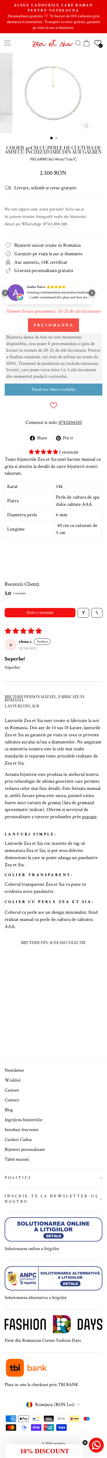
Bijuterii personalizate (25, 1149)
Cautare (12, 1090)
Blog (9, 1110)
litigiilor (51, 1249)
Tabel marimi (17, 1159)
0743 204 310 (55, 224)
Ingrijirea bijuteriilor (24, 1120)
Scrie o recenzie (40, 612)
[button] (97, 43)
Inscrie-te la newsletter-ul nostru (52, 1198)
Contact (12, 1100)
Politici (18, 1177)
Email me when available (53, 389)
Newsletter (14, 1070)
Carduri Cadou (18, 1140)
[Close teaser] (85, 1442)
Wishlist (13, 1080)
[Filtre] (83, 613)
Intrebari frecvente (21, 1130)
